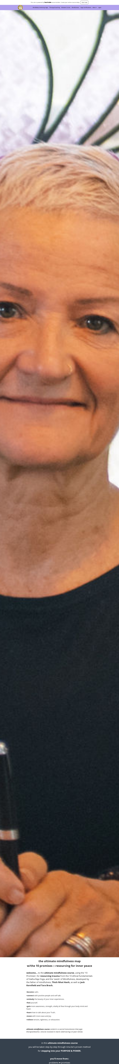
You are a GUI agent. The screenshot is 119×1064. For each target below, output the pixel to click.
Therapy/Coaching (54, 7)
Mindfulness (75, 7)
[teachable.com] (47, 2)
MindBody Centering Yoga (40, 7)
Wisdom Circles (65, 7)
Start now (84, 2)
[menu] (66, 7)
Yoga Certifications (85, 7)
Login (99, 7)
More (94, 7)
